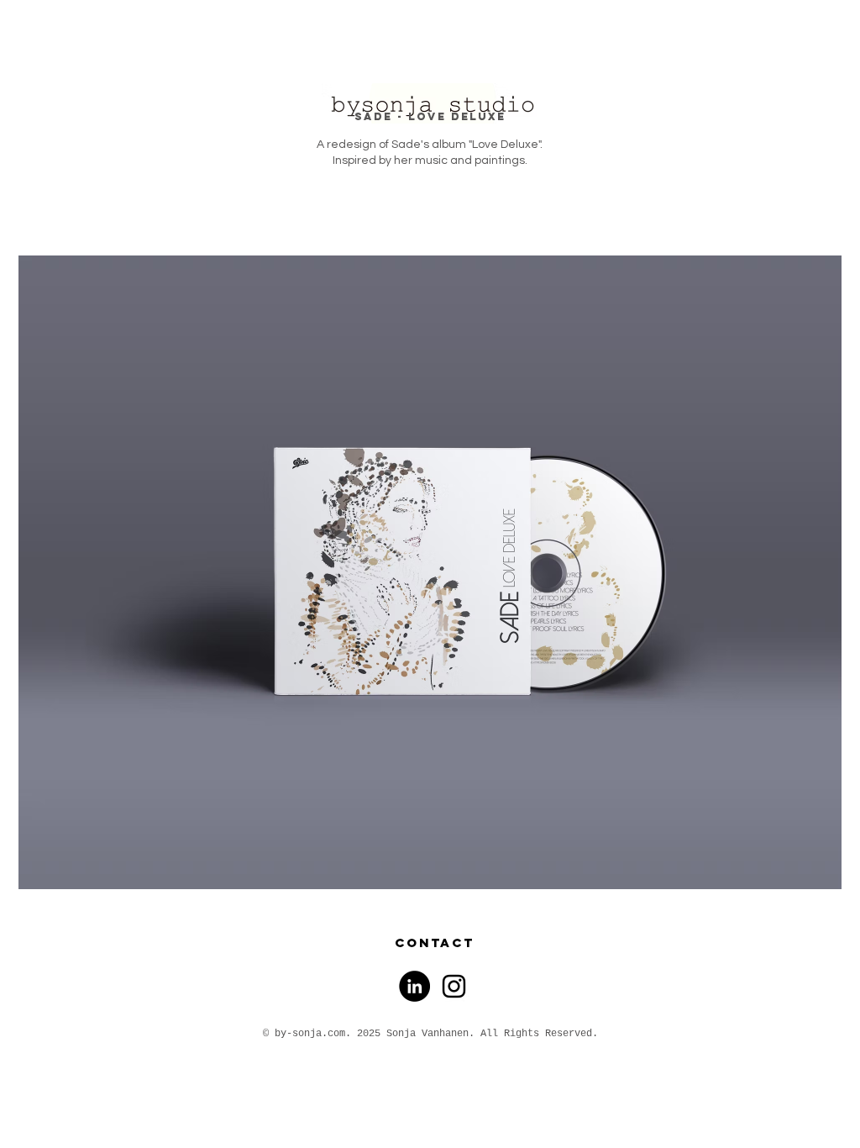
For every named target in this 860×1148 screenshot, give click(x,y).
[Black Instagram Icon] (453, 986)
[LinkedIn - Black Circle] (414, 986)
